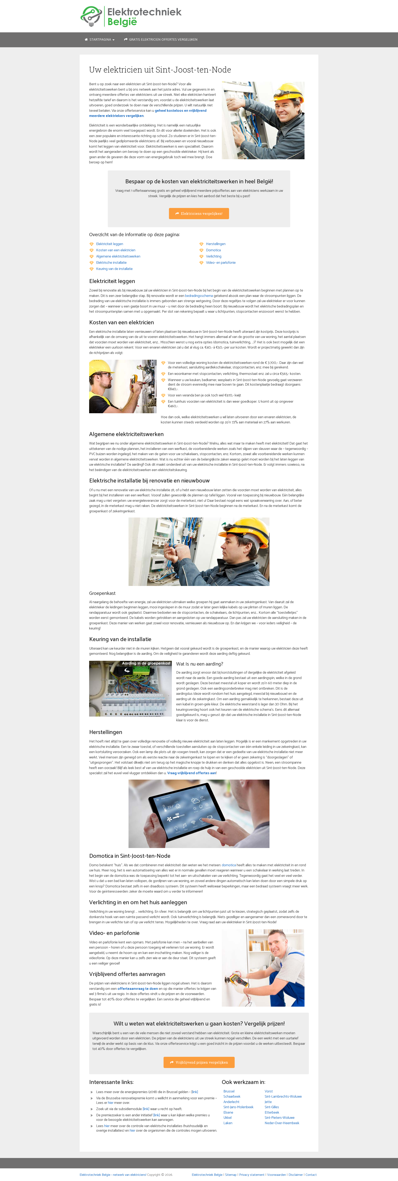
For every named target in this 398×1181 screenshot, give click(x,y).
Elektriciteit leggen (109, 244)
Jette (268, 1102)
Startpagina (100, 40)
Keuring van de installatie (114, 269)
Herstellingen (216, 244)
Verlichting (213, 256)
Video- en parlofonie (221, 263)
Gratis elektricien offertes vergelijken (163, 40)
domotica (229, 865)
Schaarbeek (231, 1097)
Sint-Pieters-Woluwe (280, 1118)
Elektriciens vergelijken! (201, 213)
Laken (227, 1123)
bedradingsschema (199, 296)
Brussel (228, 1091)
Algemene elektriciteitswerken (118, 256)
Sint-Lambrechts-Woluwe (283, 1097)
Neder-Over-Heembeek (282, 1123)
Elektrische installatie (111, 263)
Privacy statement (252, 1175)
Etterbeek (272, 1112)
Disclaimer (296, 1175)
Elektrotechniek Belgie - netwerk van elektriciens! (113, 1175)
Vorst (269, 1091)
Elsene (228, 1112)
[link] (146, 1109)
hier (110, 1103)
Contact (311, 1175)
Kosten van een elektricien (115, 250)
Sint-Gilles (272, 1107)
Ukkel (227, 1118)
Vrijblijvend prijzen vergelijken (202, 1062)
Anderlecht (231, 1102)
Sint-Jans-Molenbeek (238, 1107)
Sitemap (231, 1175)
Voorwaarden (276, 1175)
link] (195, 1092)
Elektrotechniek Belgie (207, 1175)
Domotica (213, 250)
